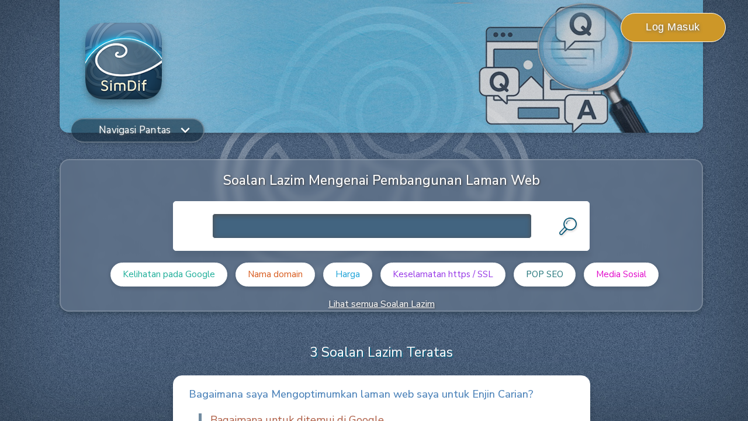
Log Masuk (673, 27)
